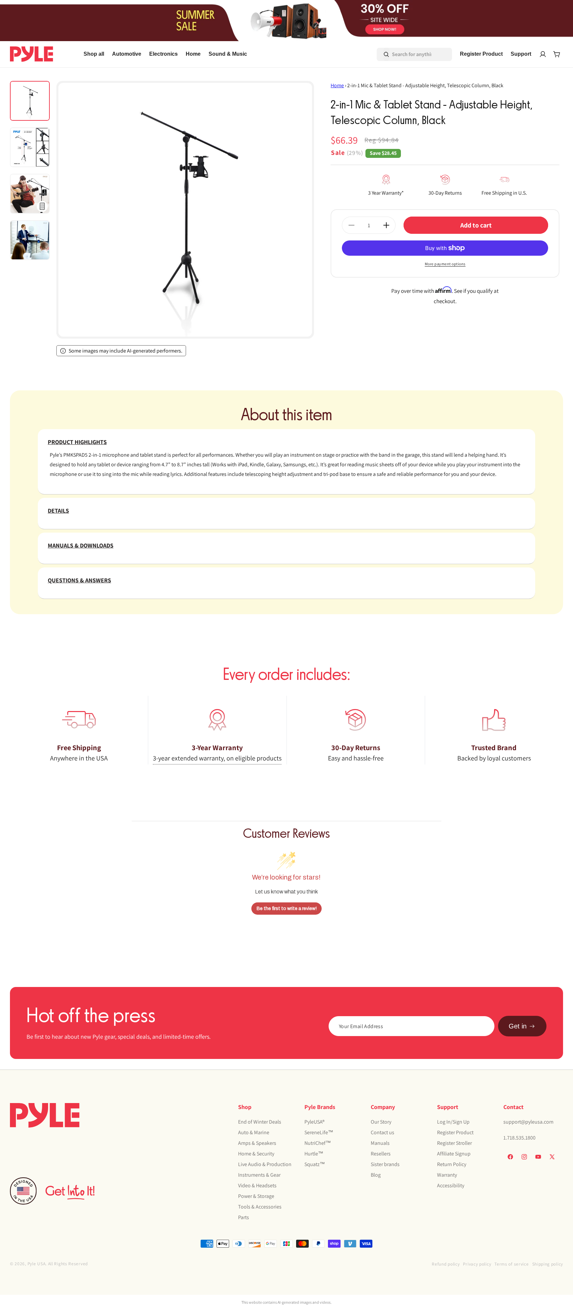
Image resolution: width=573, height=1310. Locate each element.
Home (337, 85)
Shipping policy (547, 1264)
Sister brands (385, 1164)
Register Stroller (454, 1143)
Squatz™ (314, 1164)
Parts (243, 1217)
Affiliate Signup (454, 1153)
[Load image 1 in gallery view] (30, 101)
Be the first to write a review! (287, 908)
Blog (376, 1174)
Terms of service (511, 1264)
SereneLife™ (318, 1132)
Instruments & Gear (259, 1174)
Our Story (381, 1121)
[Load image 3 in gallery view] (30, 194)
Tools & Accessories (260, 1206)
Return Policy (451, 1164)
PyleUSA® (314, 1121)
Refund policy (446, 1264)
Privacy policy (477, 1264)
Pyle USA (37, 1264)
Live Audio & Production (264, 1164)
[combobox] (405, 54)
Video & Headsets (257, 1185)
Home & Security (256, 1153)
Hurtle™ (313, 1153)
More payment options (445, 263)
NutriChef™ (317, 1143)
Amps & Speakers (257, 1143)
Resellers (381, 1153)
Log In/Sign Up (453, 1121)
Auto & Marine (253, 1132)
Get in (518, 1026)
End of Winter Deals (259, 1121)
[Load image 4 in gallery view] (30, 240)
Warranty (447, 1174)
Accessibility (450, 1185)
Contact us (382, 1132)
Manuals (380, 1143)
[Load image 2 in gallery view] (30, 147)
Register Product (455, 1132)
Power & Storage (256, 1196)
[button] (126, 54)
